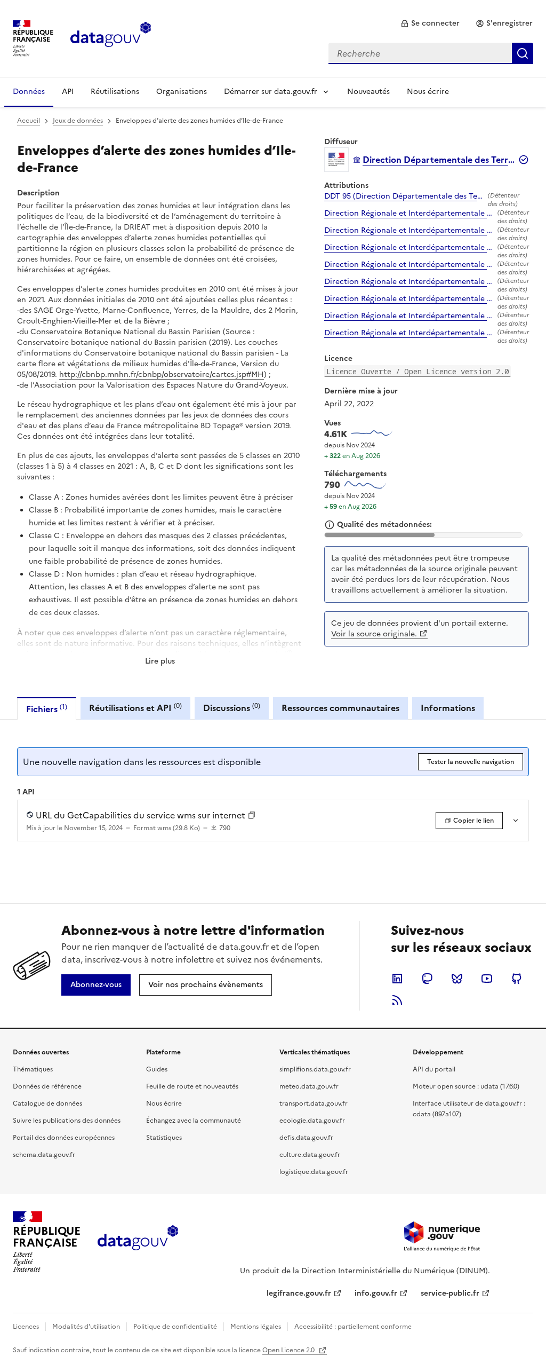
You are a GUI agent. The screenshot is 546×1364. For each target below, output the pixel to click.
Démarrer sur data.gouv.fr (270, 91)
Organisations (181, 91)
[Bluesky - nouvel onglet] (457, 978)
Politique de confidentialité (175, 1326)
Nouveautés (368, 91)
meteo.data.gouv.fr (309, 1086)
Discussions (231, 707)
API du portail (434, 1069)
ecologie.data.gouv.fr (312, 1120)
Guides (156, 1069)
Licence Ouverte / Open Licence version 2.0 (417, 371)
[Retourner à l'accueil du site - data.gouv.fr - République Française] (138, 1242)
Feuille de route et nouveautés (192, 1086)
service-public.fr (450, 1293)
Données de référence (47, 1086)
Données (29, 91)
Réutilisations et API (135, 707)
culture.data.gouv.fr (309, 1155)
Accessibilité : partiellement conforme (353, 1326)
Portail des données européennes (64, 1137)
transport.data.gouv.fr (313, 1103)
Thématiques (33, 1069)
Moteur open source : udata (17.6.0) (466, 1086)
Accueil (28, 120)
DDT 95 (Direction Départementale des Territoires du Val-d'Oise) (404, 196)
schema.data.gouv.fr (44, 1155)
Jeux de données (78, 120)
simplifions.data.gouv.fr (315, 1069)
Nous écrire (428, 91)
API (68, 91)
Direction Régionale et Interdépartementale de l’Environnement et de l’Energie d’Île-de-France (408, 213)
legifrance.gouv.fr (299, 1293)
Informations (448, 707)
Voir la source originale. (374, 634)
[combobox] (430, 53)
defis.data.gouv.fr (306, 1137)
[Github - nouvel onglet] (516, 978)
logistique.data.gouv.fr (313, 1172)
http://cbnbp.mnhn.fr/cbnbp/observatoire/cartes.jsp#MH (161, 374)
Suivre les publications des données (67, 1120)
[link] (430, 23)
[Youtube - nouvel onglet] (486, 978)
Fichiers (46, 708)
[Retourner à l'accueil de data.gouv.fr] (110, 37)
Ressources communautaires (340, 707)
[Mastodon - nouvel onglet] (427, 978)
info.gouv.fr (376, 1293)
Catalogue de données (47, 1103)
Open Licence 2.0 (289, 1350)
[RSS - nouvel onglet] (397, 1000)
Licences (26, 1326)
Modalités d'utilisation (86, 1326)
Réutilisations (115, 91)
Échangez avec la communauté (193, 1120)
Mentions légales (255, 1326)
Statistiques (164, 1137)
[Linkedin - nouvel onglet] (397, 978)
